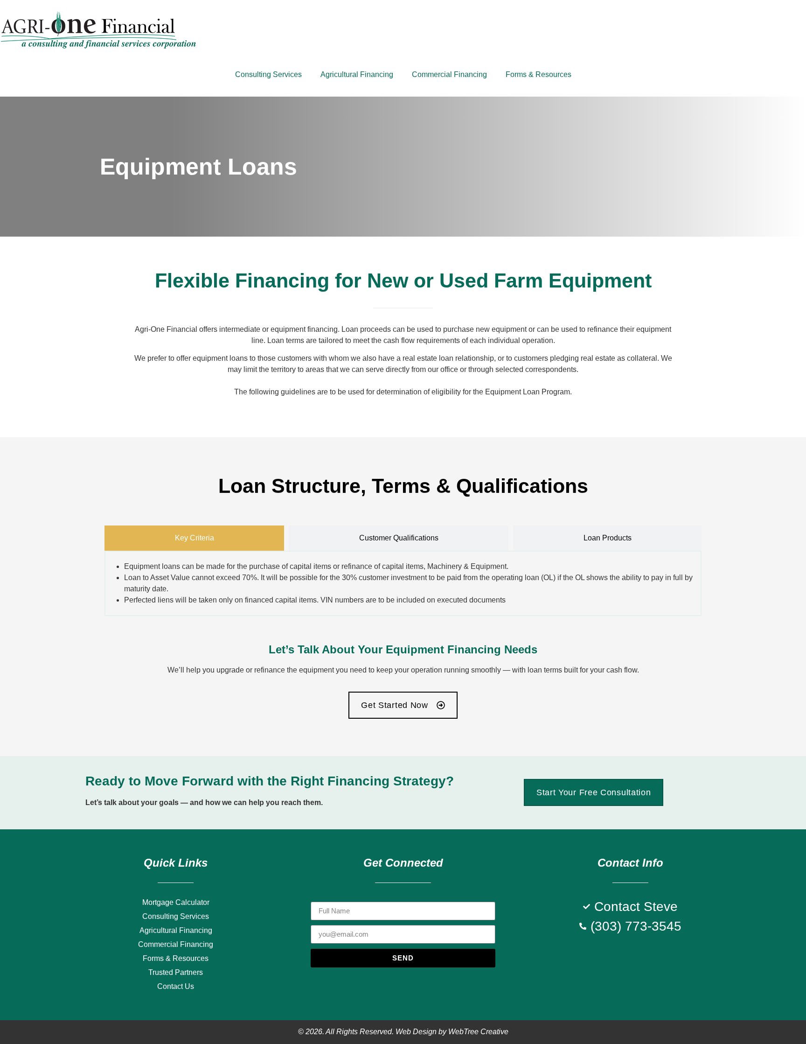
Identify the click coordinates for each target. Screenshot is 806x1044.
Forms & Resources (538, 74)
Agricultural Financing (356, 74)
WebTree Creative (478, 1032)
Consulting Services (268, 74)
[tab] (194, 538)
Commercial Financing (449, 74)
